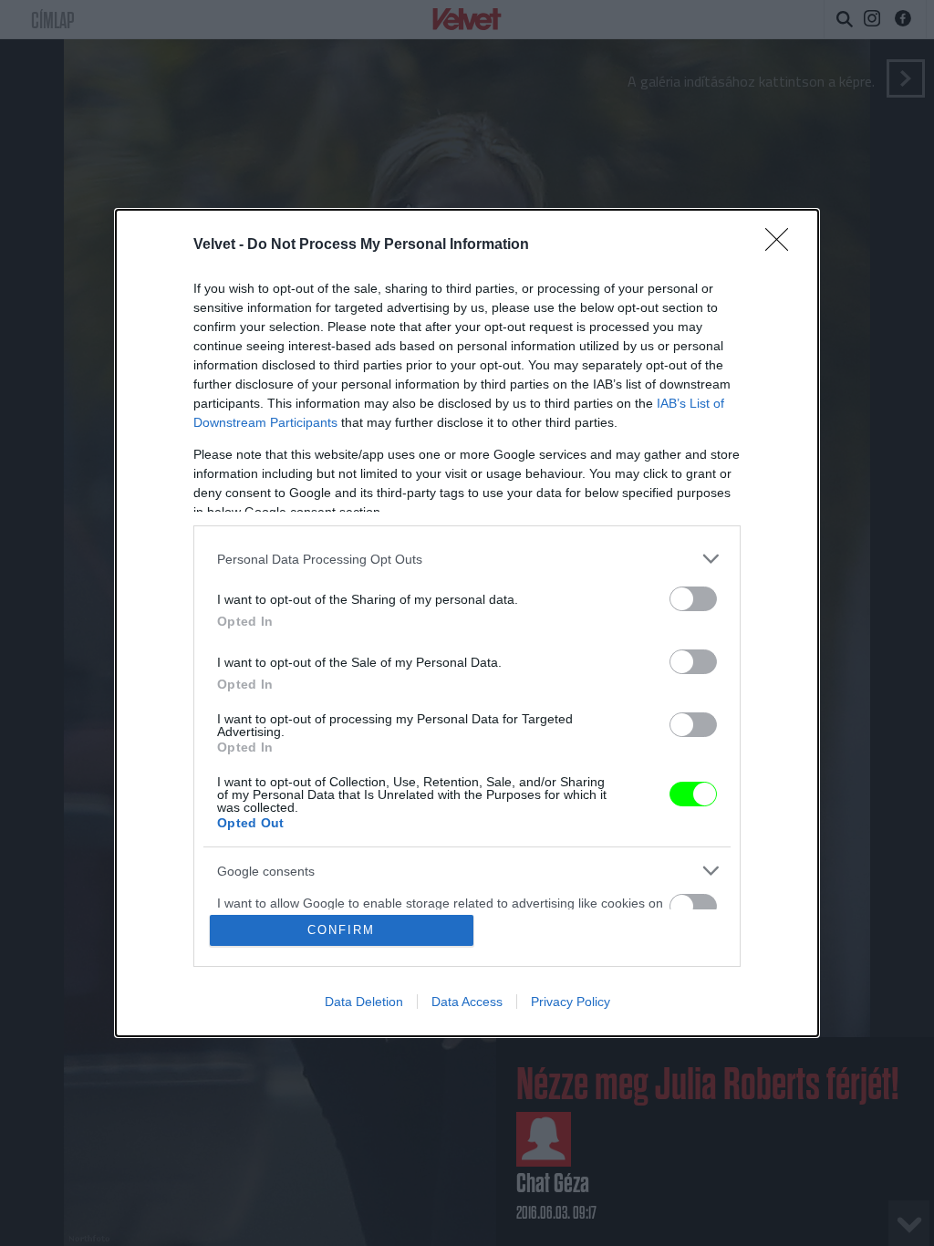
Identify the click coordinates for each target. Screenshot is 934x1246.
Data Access (467, 1001)
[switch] (693, 599)
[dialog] (467, 623)
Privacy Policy (570, 1001)
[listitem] (467, 558)
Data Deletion (364, 1001)
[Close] (782, 245)
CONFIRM (341, 930)
